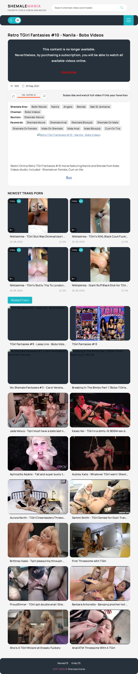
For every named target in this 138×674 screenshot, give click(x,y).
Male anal (73, 128)
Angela (68, 107)
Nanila (55, 107)
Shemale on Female (25, 128)
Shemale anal (58, 122)
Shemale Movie (36, 122)
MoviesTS (63, 663)
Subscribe (69, 72)
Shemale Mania (76, 669)
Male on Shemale (52, 128)
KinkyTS (76, 663)
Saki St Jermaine (100, 107)
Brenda (81, 107)
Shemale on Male (107, 122)
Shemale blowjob (82, 122)
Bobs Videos (32, 112)
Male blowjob (92, 128)
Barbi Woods (39, 107)
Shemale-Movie (34, 117)
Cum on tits (112, 128)
